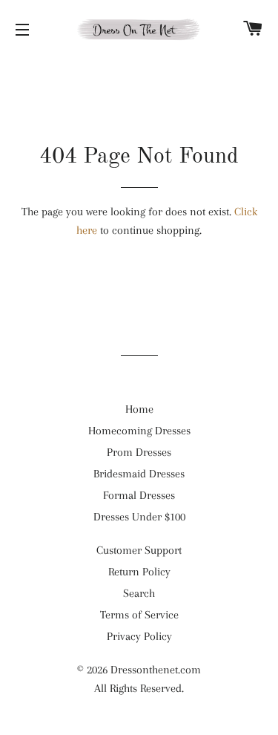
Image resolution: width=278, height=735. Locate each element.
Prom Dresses (139, 452)
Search (139, 593)
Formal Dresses (139, 495)
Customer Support (139, 550)
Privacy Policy (139, 636)
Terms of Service (139, 614)
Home (139, 409)
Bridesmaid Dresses (139, 473)
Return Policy (139, 571)
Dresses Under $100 (139, 516)
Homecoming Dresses (139, 430)
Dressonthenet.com (155, 669)
